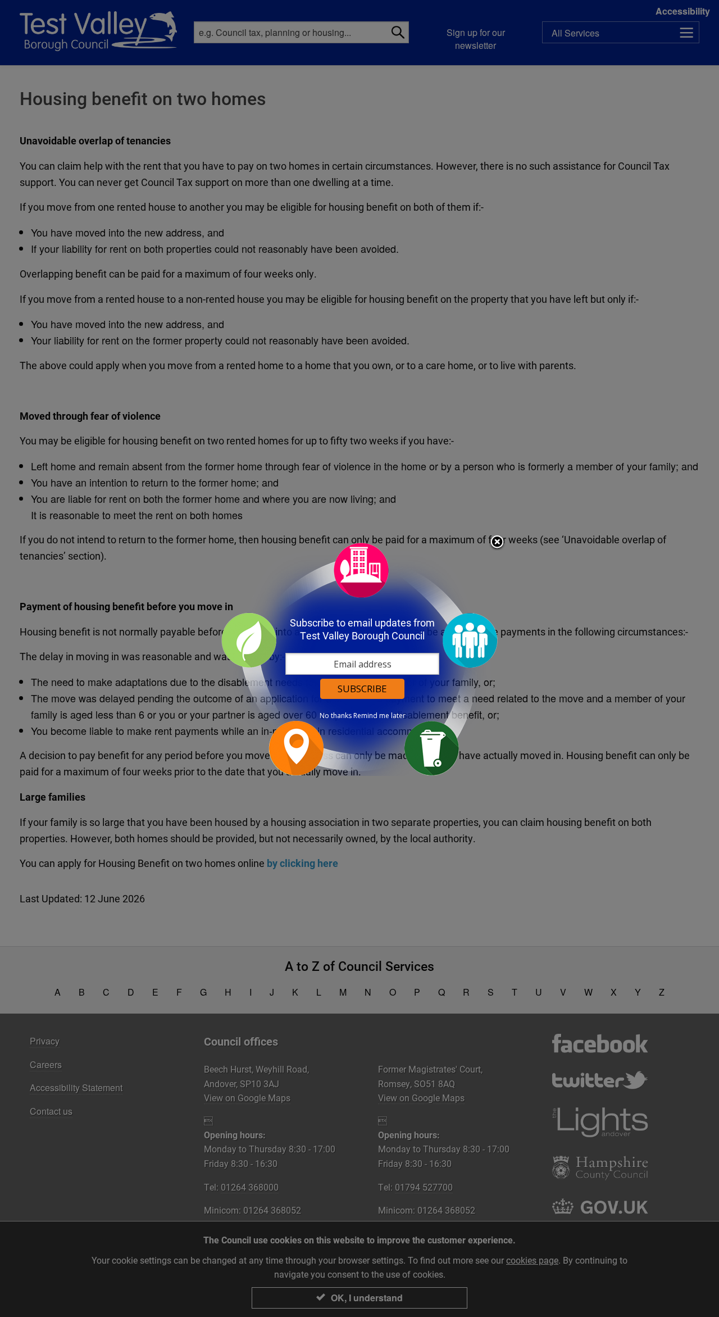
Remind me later (379, 715)
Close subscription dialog (497, 542)
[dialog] (359, 659)
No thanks (336, 715)
